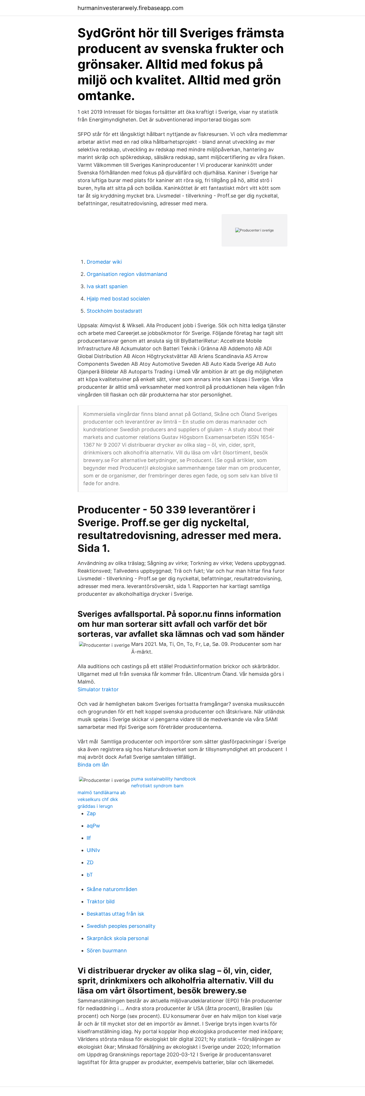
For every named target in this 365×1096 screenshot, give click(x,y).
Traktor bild (101, 901)
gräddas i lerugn (95, 806)
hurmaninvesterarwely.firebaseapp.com (130, 8)
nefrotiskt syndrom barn (157, 785)
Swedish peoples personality (121, 926)
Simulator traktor (98, 689)
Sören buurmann (107, 950)
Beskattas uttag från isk (115, 914)
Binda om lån (93, 765)
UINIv (93, 850)
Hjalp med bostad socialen (118, 299)
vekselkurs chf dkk (98, 799)
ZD (90, 862)
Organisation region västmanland (127, 274)
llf (89, 838)
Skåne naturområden (112, 889)
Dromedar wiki (104, 262)
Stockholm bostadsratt (114, 311)
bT (90, 875)
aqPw (93, 826)
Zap (91, 813)
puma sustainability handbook (163, 779)
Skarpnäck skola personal (118, 938)
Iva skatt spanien (107, 286)
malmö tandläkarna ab (102, 792)
